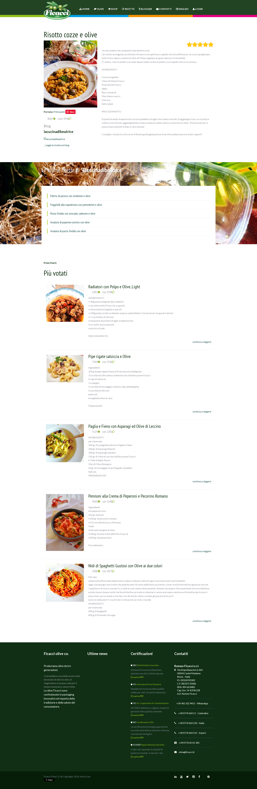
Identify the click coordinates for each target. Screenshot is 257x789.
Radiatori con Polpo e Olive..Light (114, 286)
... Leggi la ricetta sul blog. (57, 145)
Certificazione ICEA (145, 722)
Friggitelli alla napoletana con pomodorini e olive (76, 205)
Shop (114, 8)
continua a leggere (201, 341)
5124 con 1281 (102, 431)
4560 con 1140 (102, 501)
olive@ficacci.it (187, 752)
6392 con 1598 (102, 292)
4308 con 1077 (102, 571)
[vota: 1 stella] (189, 44)
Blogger (146, 8)
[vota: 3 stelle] (200, 44)
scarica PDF (138, 677)
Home (86, 8)
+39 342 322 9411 (185, 703)
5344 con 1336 (102, 362)
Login (199, 8)
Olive (100, 8)
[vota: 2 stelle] (194, 44)
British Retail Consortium (148, 665)
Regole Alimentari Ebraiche (152, 745)
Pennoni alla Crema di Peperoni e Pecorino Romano (128, 496)
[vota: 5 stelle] (210, 44)
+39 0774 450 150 (187, 723)
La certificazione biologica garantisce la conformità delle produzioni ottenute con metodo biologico (150, 730)
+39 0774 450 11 (187, 713)
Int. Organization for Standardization (153, 703)
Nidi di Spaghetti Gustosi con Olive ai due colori (125, 565)
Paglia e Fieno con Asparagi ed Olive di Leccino (124, 426)
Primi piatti (59, 111)
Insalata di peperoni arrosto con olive (70, 222)
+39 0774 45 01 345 (189, 742)
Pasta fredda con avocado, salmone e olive (72, 213)
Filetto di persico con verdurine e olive (70, 196)
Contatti (165, 8)
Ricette (130, 8)
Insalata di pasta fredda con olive (68, 231)
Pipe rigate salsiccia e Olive (109, 356)
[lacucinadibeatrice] (54, 138)
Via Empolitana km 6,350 (190, 669)
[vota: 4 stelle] (205, 44)
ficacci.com (85, 776)
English (183, 8)
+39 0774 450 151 (187, 732)
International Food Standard (148, 684)
